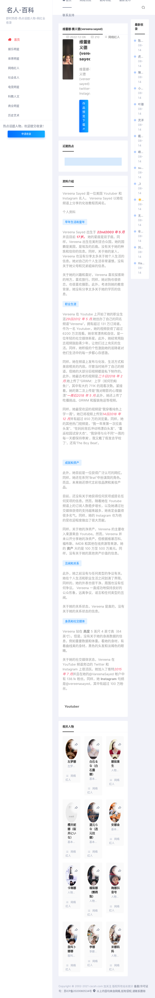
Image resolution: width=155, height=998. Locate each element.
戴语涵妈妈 (141, 136)
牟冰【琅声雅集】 (141, 231)
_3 (139, 183)
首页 (17, 39)
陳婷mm (141, 72)
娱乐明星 (13, 49)
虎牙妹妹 (141, 56)
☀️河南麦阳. (141, 199)
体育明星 (13, 58)
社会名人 (13, 77)
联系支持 (68, 15)
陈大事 (141, 40)
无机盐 (141, 215)
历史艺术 (13, 115)
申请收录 (26, 133)
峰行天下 (141, 152)
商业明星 (13, 105)
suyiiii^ (141, 167)
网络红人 (13, 68)
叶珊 (141, 104)
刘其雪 (141, 247)
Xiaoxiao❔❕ (141, 263)
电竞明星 (13, 87)
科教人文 (13, 96)
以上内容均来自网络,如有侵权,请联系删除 (121, 991)
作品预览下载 (83, 114)
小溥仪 (141, 88)
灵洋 (141, 120)
